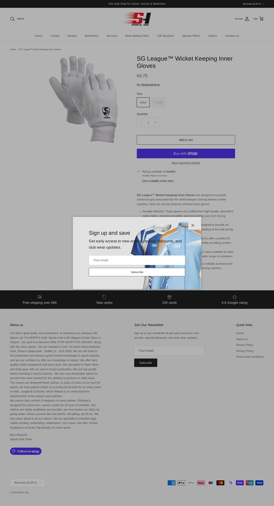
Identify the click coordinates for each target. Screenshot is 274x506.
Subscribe (137, 272)
